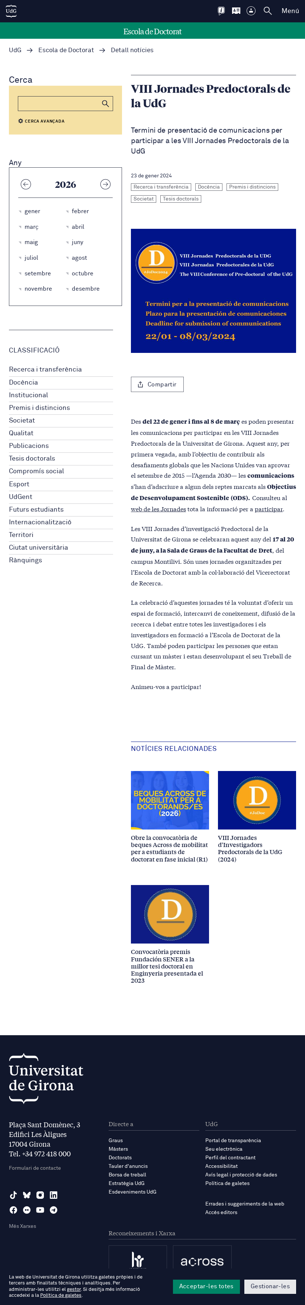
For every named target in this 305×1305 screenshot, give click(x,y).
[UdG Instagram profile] (40, 1195)
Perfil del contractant (230, 1157)
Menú (290, 11)
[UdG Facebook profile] (13, 1210)
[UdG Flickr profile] (26, 1210)
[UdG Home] (11, 11)
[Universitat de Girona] (46, 1080)
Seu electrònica (224, 1149)
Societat (22, 420)
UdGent (20, 497)
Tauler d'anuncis (128, 1166)
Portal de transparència (233, 1140)
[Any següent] (105, 184)
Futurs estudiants (36, 509)
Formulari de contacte (35, 1168)
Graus (116, 1140)
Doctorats (120, 1157)
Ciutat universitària (38, 547)
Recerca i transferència (45, 369)
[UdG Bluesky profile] (26, 1195)
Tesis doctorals (32, 458)
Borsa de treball (127, 1175)
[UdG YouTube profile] (40, 1210)
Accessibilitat (221, 1166)
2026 (65, 184)
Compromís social (36, 471)
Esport (19, 484)
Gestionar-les (270, 1286)
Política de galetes (227, 1183)
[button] (105, 103)
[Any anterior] (25, 184)
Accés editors (221, 1212)
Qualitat (21, 433)
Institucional (28, 395)
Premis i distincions (39, 408)
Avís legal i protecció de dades (241, 1175)
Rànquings (25, 560)
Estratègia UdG (127, 1183)
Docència (23, 382)
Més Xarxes (22, 1226)
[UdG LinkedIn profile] (53, 1195)
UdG (15, 50)
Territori (21, 535)
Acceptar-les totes (206, 1286)
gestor (74, 1289)
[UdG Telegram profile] (53, 1210)
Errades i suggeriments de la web (244, 1204)
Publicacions (29, 446)
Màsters (118, 1149)
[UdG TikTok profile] (13, 1195)
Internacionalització (40, 522)
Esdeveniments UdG (133, 1192)
